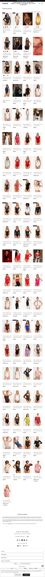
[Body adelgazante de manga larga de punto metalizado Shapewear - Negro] (34, 216)
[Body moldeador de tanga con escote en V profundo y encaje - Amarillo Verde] (36, 474)
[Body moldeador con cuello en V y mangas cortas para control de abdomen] (7, 114)
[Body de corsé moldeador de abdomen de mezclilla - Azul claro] (16, 450)
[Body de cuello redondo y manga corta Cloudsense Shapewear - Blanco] (26, 193)
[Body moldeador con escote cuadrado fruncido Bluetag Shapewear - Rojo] (27, 334)
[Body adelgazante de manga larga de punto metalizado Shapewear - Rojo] (36, 216)
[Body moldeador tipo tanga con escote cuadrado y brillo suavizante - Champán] (17, 427)
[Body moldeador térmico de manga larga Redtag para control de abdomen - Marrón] (5, 264)
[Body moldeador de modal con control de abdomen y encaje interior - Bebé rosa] (5, 170)
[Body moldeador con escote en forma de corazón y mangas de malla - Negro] (38, 264)
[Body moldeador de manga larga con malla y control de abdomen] (17, 231)
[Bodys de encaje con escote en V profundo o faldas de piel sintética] (17, 466)
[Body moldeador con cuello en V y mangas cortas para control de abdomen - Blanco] (4, 122)
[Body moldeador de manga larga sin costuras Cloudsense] (27, 396)
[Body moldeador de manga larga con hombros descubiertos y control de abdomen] (27, 255)
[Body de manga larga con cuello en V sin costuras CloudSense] (27, 373)
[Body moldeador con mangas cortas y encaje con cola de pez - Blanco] (24, 122)
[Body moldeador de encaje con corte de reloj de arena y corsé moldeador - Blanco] (4, 311)
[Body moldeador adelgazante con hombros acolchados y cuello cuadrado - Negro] (36, 146)
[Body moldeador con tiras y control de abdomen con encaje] (27, 162)
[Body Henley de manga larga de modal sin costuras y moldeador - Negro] (34, 450)
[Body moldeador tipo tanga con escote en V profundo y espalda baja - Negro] (27, 358)
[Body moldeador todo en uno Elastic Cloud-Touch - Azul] (16, 75)
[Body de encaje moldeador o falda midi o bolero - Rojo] (24, 311)
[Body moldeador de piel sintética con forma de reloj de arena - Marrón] (36, 240)
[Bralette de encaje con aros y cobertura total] (38, 185)
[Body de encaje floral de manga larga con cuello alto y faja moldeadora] (17, 90)
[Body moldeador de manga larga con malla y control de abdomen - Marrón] (17, 240)
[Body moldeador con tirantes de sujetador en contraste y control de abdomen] (27, 280)
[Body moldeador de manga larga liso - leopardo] (34, 75)
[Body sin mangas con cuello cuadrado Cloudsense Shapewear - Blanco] (5, 193)
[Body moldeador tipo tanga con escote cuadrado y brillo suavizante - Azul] (16, 427)
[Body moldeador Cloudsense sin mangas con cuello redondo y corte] (17, 185)
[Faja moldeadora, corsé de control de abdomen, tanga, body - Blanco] (14, 404)
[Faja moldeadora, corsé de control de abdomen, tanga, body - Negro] (17, 404)
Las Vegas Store (23, 4)
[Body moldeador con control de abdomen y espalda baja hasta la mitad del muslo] (7, 466)
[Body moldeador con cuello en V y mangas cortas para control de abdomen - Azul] (7, 122)
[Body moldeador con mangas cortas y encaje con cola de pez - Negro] (26, 122)
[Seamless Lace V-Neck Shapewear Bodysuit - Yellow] (34, 27)
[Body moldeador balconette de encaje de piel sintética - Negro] (24, 240)
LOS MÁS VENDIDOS (17, 2)
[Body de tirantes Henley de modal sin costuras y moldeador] (38, 326)
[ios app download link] (19, 545)
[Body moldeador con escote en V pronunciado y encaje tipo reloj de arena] (7, 373)
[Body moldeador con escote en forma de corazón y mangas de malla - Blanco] (34, 264)
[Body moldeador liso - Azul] (7, 98)
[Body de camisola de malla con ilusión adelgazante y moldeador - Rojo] (4, 358)
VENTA (33, 3)
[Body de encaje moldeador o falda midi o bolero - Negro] (26, 311)
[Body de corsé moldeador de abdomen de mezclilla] (17, 442)
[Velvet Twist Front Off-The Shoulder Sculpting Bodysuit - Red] (5, 51)
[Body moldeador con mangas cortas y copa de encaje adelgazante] (17, 162)
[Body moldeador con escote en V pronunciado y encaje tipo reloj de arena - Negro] (5, 381)
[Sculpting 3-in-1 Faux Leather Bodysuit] (27, 43)
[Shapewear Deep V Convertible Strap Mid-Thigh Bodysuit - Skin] (14, 27)
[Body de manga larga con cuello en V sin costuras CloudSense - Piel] (27, 381)
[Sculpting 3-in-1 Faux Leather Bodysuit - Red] (24, 51)
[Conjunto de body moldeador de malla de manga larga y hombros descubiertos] (7, 280)
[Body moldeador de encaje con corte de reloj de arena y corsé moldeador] (7, 303)
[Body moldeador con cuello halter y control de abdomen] (17, 138)
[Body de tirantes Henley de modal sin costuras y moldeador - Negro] (34, 334)
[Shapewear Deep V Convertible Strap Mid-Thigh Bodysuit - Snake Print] (17, 27)
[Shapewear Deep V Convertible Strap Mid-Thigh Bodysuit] (17, 19)
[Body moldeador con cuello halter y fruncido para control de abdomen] (17, 114)
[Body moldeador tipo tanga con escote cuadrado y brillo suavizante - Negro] (14, 427)
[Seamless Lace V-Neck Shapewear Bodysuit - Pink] (36, 27)
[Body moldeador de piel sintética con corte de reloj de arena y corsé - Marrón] (16, 216)
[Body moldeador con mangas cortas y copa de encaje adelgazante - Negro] (17, 170)
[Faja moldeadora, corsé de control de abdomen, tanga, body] (17, 396)
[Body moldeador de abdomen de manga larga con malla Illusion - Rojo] (34, 427)
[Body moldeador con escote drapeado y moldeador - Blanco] (38, 122)
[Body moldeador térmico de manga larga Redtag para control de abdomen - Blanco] (7, 264)
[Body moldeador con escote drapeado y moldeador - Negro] (34, 122)
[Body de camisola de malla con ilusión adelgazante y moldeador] (7, 350)
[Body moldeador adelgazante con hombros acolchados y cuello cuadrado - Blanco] (38, 146)
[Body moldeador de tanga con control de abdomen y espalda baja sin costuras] (27, 442)
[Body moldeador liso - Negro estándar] (4, 98)
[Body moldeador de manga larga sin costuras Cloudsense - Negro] (26, 404)
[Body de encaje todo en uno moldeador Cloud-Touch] (7, 67)
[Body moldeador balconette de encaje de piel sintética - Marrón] (26, 240)
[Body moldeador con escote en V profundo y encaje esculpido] (38, 162)
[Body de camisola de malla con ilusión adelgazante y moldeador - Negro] (5, 358)
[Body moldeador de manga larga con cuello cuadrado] (27, 466)
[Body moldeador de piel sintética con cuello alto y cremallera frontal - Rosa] (14, 334)
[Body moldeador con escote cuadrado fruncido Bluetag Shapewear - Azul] (24, 334)
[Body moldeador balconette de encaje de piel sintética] (27, 231)
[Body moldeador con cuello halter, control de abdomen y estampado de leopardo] (27, 138)
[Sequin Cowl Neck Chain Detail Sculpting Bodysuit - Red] (14, 51)
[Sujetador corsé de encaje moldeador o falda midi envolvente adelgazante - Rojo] (17, 311)
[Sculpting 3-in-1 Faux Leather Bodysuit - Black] (26, 51)
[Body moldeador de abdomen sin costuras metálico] (27, 90)
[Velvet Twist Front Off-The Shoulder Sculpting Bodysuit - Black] (7, 51)
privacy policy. (15, 572)
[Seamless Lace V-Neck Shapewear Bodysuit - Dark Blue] (38, 27)
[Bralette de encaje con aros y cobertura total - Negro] (34, 193)
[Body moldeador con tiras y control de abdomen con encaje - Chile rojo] (27, 170)
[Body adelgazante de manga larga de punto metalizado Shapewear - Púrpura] (38, 216)
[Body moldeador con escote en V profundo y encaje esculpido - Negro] (36, 170)
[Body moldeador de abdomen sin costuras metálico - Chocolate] (27, 98)
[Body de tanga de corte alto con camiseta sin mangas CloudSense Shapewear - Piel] (5, 334)
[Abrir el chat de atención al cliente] (42, 566)
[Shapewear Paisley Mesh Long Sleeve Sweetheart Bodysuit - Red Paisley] (7, 27)
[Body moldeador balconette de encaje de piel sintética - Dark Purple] (27, 240)
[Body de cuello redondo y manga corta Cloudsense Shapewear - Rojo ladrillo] (27, 193)
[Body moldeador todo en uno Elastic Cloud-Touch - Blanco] (17, 75)
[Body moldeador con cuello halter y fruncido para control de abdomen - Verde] (16, 122)
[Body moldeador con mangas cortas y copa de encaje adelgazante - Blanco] (16, 170)
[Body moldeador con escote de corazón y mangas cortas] (7, 138)
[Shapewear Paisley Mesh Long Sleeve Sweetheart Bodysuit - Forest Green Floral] (4, 27)
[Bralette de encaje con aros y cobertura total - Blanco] (38, 193)
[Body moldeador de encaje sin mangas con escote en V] (7, 208)
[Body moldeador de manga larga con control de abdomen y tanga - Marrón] (26, 427)
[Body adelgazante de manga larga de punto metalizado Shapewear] (38, 208)
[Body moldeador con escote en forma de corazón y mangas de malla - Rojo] (36, 264)
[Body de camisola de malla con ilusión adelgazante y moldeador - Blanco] (7, 358)
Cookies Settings (18, 574)
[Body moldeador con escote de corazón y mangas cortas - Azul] (7, 146)
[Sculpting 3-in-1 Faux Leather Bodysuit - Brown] (27, 51)
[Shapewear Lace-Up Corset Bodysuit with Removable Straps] (27, 19)
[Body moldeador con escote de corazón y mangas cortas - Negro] (5, 146)
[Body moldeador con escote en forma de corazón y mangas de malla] (38, 255)
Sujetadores (13, 3)
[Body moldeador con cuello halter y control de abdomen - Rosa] (14, 146)
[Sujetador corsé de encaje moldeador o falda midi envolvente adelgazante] (17, 303)
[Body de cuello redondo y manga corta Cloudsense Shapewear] (27, 185)
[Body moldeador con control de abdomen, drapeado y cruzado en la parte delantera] (38, 90)
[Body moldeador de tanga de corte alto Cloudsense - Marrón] (7, 450)
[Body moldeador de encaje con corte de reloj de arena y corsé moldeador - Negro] (5, 311)
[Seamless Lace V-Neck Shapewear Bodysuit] (38, 19)
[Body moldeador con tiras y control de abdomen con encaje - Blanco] (26, 170)
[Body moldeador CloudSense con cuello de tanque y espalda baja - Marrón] (36, 381)
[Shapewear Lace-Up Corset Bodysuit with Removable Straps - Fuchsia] (26, 27)
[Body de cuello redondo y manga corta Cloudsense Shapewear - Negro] (24, 193)
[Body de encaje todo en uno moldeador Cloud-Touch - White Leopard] (7, 75)
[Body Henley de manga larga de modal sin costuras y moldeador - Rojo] (38, 450)
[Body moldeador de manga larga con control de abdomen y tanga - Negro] (27, 427)
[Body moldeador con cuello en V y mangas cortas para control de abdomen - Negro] (5, 122)
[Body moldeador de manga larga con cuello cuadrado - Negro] (24, 474)
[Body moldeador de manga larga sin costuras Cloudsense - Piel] (27, 404)
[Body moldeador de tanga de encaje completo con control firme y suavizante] (7, 490)
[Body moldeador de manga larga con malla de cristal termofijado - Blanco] (24, 216)
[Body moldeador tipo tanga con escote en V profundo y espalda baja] (27, 350)
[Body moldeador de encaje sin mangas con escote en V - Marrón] (5, 216)
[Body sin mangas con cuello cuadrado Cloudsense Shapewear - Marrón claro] (7, 193)
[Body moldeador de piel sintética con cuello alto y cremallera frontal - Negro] (16, 334)
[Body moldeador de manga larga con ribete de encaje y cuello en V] (17, 255)
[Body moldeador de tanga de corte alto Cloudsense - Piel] (4, 450)
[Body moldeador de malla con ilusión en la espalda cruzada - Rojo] (16, 288)
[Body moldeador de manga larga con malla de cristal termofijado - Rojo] (26, 216)
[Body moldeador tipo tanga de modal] (7, 419)
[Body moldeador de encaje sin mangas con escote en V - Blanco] (7, 216)
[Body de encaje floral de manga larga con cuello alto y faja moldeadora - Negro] (14, 98)
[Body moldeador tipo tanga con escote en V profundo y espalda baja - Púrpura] (24, 358)
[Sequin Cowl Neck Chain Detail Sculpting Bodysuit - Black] (16, 51)
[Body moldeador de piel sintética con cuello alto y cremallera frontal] (17, 326)
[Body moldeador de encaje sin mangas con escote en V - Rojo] (4, 216)
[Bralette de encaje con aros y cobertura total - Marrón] (36, 193)
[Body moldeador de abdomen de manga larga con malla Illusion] (38, 419)
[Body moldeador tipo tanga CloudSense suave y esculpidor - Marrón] (4, 404)
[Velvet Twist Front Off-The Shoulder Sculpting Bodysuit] (7, 43)
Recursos (3, 554)
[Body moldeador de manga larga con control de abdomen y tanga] (27, 419)
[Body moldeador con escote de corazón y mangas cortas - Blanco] (4, 146)
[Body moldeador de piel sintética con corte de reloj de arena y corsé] (17, 208)
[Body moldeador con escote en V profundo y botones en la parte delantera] (27, 67)
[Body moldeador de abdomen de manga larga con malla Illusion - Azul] (38, 427)
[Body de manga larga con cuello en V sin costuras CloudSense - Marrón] (26, 381)
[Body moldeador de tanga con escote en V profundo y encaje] (38, 466)
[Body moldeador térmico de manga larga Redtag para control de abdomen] (7, 255)
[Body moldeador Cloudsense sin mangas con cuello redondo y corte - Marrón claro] (17, 193)
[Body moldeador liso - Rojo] (5, 98)
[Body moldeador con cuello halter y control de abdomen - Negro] (16, 146)
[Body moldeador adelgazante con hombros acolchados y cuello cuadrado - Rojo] (34, 146)
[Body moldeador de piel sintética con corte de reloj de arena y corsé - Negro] (14, 216)
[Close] (43, 570)
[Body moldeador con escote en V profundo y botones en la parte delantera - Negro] (24, 75)
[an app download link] (25, 545)
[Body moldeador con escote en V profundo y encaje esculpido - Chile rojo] (38, 170)
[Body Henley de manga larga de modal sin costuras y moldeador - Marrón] (36, 450)
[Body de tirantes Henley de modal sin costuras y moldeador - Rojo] (38, 334)
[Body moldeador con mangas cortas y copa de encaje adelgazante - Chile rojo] (14, 170)
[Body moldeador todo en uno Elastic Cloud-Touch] (17, 67)
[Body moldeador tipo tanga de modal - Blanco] (5, 427)
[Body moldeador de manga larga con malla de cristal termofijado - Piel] (27, 216)
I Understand (26, 574)
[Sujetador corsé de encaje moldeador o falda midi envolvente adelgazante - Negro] (14, 311)
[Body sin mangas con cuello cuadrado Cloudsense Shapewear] (7, 185)
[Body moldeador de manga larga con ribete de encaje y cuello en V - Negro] (17, 264)
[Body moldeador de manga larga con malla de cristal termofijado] (27, 208)
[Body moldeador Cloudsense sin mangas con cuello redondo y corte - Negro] (14, 193)
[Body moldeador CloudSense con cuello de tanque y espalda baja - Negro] (38, 381)
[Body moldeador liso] (7, 90)
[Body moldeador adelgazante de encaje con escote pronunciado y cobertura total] (38, 280)
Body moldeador (25, 3)
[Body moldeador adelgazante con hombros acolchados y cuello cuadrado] (38, 138)
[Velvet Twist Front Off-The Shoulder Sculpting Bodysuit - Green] (4, 51)
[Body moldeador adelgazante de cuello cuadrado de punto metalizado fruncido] (7, 231)
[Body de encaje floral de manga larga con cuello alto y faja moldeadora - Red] (16, 98)
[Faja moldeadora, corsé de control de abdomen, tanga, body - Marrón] (16, 404)
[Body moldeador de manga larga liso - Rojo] (38, 75)
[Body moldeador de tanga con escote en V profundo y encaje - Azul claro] (34, 474)
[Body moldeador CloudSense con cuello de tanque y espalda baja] (38, 373)
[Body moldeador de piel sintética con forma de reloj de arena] (38, 231)
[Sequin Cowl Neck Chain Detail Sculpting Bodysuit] (17, 43)
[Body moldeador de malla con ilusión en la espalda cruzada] (17, 280)
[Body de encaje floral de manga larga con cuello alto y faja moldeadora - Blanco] (17, 98)
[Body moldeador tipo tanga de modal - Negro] (4, 427)
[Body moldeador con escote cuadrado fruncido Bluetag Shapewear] (27, 326)
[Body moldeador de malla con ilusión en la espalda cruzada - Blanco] (17, 288)
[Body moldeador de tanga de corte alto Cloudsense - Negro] (5, 450)
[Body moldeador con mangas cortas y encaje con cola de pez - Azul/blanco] (27, 122)
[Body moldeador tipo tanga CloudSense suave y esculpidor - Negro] (5, 404)
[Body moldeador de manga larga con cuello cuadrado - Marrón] (26, 474)
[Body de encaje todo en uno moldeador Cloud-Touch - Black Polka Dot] (4, 75)
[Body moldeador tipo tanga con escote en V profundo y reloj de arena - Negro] (16, 358)
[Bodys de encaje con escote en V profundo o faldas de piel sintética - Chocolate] (14, 474)
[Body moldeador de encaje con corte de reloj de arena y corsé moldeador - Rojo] (7, 311)
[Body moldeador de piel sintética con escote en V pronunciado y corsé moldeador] (38, 396)
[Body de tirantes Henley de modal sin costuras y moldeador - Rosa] (36, 334)
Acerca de (4, 557)
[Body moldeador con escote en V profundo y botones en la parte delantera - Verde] (27, 75)
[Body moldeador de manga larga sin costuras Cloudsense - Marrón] (24, 404)
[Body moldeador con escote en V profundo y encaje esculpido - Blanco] (34, 170)
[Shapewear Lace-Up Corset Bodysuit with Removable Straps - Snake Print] (24, 27)
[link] (5, 3)
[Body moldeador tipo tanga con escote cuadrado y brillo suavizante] (17, 419)
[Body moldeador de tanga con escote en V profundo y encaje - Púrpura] (38, 474)
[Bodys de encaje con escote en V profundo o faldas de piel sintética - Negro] (17, 474)
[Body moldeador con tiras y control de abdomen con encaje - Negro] (24, 170)
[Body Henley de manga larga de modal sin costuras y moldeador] (38, 442)
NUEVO (24, 2)
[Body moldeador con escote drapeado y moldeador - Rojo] (36, 122)
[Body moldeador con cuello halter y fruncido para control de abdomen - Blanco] (17, 122)
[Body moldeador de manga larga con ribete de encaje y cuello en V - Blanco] (16, 264)
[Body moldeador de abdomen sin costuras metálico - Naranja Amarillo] (26, 98)
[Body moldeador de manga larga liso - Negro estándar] (36, 75)
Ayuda (2, 551)
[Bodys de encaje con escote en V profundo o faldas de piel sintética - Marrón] (16, 474)
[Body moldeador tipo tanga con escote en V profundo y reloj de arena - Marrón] (14, 358)
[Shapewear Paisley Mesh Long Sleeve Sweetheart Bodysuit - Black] (5, 27)
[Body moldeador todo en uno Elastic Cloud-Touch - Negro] (14, 75)
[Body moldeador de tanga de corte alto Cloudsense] (7, 442)
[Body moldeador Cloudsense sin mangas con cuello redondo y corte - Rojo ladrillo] (16, 193)
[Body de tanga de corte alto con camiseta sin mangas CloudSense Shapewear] (7, 326)
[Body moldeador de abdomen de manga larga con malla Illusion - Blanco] (36, 427)
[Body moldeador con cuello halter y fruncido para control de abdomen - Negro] (14, 122)
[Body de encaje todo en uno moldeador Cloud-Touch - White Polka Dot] (5, 75)
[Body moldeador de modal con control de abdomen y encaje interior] (7, 162)
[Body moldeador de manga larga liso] (38, 67)
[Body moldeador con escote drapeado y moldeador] (38, 114)
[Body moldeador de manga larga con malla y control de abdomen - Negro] (14, 240)
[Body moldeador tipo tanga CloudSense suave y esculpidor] (7, 396)
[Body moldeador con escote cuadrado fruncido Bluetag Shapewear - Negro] (26, 334)
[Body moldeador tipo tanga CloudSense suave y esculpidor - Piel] (7, 404)
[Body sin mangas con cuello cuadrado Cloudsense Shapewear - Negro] (4, 193)
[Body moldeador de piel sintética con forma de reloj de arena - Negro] (34, 240)
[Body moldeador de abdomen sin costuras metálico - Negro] (24, 98)
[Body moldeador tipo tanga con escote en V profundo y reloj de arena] (17, 350)
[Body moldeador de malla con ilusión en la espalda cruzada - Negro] (14, 288)
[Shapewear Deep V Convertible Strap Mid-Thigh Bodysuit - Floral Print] (16, 27)
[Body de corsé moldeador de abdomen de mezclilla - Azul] (14, 450)
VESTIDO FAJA (30, 2)
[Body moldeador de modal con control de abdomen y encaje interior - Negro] (7, 170)
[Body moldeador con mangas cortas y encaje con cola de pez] (27, 114)
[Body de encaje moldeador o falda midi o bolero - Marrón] (27, 311)
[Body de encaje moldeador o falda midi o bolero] (27, 303)
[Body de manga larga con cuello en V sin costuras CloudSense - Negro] (24, 381)
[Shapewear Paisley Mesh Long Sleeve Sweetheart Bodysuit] (7, 19)
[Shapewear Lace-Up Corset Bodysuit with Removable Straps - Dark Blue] (27, 27)
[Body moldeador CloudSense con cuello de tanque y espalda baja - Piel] (34, 381)
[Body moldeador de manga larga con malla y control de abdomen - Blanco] (16, 240)
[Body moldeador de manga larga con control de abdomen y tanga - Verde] (24, 427)
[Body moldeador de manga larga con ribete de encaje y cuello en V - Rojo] (14, 264)
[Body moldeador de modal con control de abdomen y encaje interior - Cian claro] (4, 170)
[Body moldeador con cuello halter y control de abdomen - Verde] (17, 146)
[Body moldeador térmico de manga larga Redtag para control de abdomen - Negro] (4, 264)
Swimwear (19, 3)
